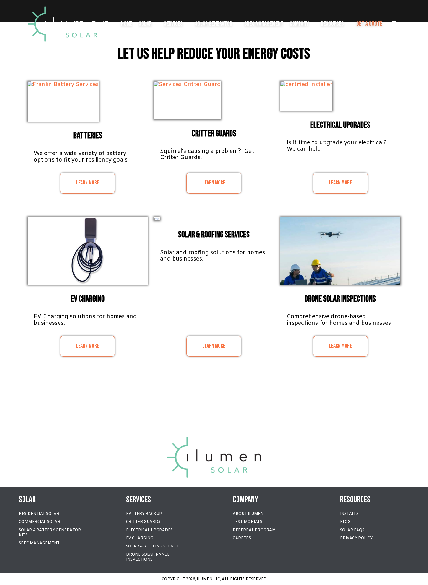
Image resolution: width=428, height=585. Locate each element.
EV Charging (139, 538)
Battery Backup (144, 513)
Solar (145, 24)
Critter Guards (143, 522)
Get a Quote (369, 24)
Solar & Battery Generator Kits (50, 533)
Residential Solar (39, 513)
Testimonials (247, 522)
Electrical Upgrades (149, 530)
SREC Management (264, 24)
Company (299, 24)
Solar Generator (213, 24)
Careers (242, 538)
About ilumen (248, 513)
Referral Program (254, 530)
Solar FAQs (352, 530)
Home (127, 24)
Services (173, 24)
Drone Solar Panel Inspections (147, 557)
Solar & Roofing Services (154, 546)
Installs (349, 513)
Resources (332, 24)
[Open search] (394, 24)
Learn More (87, 182)
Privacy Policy (356, 538)
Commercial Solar (39, 522)
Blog (345, 522)
